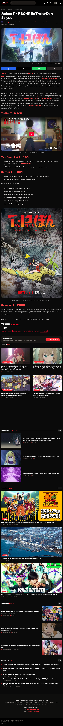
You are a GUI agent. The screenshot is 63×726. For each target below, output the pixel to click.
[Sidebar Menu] (60, 3)
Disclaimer (58, 720)
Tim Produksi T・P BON (16, 157)
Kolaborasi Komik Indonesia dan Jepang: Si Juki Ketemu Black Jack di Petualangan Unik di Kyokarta (30, 664)
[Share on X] (23, 68)
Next (59, 430)
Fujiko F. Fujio (53, 78)
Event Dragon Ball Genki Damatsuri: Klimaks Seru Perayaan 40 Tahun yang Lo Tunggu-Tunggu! (27, 522)
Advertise (31, 720)
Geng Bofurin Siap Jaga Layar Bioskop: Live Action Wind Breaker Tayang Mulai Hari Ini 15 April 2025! (29, 594)
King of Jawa (9, 22)
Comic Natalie (15, 324)
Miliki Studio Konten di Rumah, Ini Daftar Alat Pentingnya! (19, 674)
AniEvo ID (10, 430)
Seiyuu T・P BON (12, 171)
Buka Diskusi (54, 339)
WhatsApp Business (33, 711)
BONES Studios (26, 164)
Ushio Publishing (47, 98)
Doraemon (44, 78)
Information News (18, 9)
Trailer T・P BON (11, 113)
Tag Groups (59, 722)
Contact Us (52, 720)
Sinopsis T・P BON (13, 305)
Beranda (3, 9)
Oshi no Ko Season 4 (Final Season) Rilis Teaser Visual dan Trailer (41, 456)
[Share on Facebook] (8, 68)
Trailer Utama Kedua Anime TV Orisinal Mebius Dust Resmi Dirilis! (41, 473)
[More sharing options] (54, 68)
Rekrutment (37, 720)
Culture (5, 519)
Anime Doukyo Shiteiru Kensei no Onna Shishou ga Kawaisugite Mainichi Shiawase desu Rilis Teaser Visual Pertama (15, 368)
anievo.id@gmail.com (33, 709)
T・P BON (44, 331)
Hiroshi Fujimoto (35, 105)
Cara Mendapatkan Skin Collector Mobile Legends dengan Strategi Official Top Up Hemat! (28, 679)
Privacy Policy (45, 720)
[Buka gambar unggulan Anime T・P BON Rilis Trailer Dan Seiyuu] (31, 45)
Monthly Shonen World (30, 98)
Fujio (37, 96)
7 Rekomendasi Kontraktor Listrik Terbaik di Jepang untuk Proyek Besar (21, 558)
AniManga (9, 9)
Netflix (30, 73)
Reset (60, 23)
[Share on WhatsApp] (39, 68)
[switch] (55, 3)
